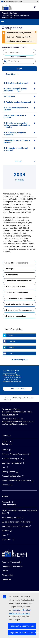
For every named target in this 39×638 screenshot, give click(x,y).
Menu (2, 22)
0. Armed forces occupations (16, 263)
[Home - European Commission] (7, 7)
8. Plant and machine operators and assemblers (20, 310)
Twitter (11, 335)
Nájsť (19, 68)
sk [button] (34, 7)
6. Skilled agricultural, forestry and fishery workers (20, 298)
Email (10, 353)
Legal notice (6, 579)
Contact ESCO (7, 441)
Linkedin (11, 347)
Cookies (5, 571)
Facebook (12, 341)
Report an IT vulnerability (11, 562)
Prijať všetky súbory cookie (22, 626)
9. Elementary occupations (15, 316)
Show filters (10, 74)
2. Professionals (11, 275)
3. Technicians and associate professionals (20, 281)
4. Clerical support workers (15, 286)
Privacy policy (7, 575)
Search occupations (19, 56)
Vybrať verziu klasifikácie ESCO (14, 47)
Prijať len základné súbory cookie (23, 632)
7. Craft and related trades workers (18, 304)
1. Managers (9, 269)
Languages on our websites (12, 566)
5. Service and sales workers (16, 292)
